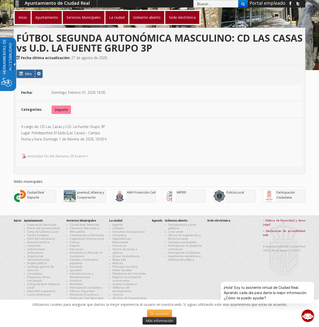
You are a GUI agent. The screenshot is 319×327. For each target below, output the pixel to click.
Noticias (117, 263)
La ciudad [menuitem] (117, 17)
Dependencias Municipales (121, 240)
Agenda (117, 224)
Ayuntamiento (33, 220)
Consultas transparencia (128, 231)
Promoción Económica (84, 294)
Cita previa (119, 235)
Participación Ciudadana (184, 252)
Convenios (34, 245)
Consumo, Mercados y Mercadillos (84, 230)
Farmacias (119, 245)
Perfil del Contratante (41, 238)
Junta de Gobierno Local (42, 231)
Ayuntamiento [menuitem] (46, 17)
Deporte (61, 109)
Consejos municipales (182, 242)
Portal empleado (267, 3)
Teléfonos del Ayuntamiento (121, 289)
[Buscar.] (243, 3)
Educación (76, 249)
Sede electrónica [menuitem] (182, 17)
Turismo (117, 294)
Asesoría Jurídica (38, 242)
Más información (159, 320)
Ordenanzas (35, 252)
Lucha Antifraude (38, 294)
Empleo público (37, 263)
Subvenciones (36, 249)
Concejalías (34, 273)
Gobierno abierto (176, 220)
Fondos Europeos (38, 235)
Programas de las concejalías (38, 279)
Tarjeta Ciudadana (124, 284)
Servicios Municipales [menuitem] (84, 17)
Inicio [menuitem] (22, 17)
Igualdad (76, 270)
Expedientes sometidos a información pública (184, 258)
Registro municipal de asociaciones (126, 279)
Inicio (17, 220)
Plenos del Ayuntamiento (43, 228)
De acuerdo (159, 313)
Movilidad (76, 284)
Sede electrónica (218, 220)
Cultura (75, 242)
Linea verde (175, 231)
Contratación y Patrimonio (87, 235)
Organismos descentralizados (38, 258)
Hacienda (76, 266)
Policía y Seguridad (82, 291)
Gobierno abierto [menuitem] (146, 17)
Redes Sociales (122, 270)
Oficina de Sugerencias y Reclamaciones (184, 237)
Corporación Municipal (41, 224)
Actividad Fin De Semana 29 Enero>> (57, 156)
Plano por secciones (125, 266)
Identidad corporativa (41, 291)
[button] (39, 74)
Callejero (118, 228)
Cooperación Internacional (87, 238)
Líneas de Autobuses (126, 256)
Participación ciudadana (86, 287)
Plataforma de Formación (129, 273)
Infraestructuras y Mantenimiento (81, 275)
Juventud (76, 280)
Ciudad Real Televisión (84, 224)
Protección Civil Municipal (86, 298)
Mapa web (119, 259)
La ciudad (115, 220)
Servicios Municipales (81, 220)
